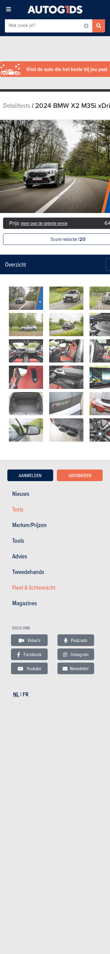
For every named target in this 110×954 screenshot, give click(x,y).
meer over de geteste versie (44, 223)
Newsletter (79, 668)
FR (25, 694)
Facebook (32, 654)
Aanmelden (30, 475)
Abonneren (79, 475)
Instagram (79, 654)
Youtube (33, 668)
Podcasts (78, 640)
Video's (33, 640)
